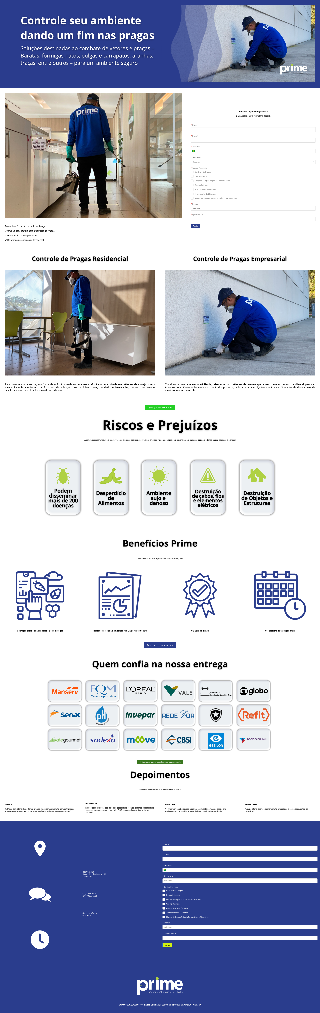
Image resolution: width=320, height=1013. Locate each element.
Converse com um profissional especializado (161, 762)
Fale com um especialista (160, 645)
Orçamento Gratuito (161, 407)
